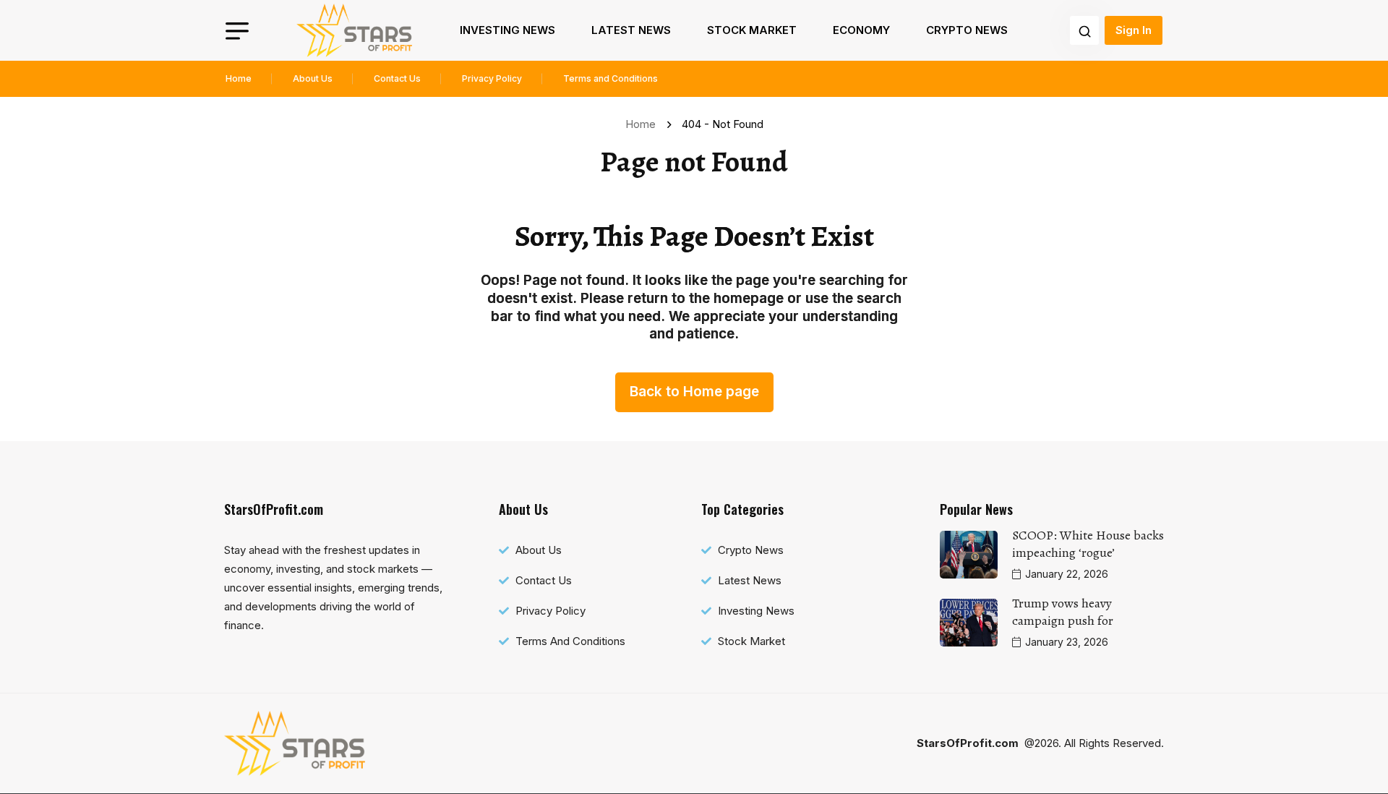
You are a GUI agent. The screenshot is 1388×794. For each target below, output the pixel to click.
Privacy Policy (492, 78)
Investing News (507, 30)
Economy (861, 30)
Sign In (1133, 30)
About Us (313, 78)
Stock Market (752, 30)
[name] (354, 30)
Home (239, 78)
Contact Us (397, 78)
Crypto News (967, 30)
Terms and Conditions (610, 78)
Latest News (631, 30)
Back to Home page (694, 391)
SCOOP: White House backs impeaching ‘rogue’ (1088, 543)
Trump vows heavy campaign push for (1062, 611)
